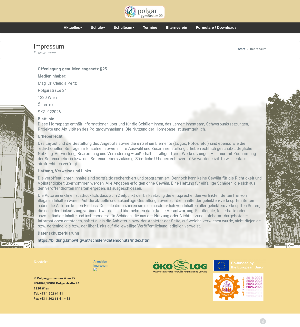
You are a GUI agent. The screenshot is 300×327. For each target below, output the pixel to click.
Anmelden (100, 261)
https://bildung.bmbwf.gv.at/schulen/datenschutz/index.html (94, 240)
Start (241, 49)
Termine (150, 27)
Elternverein (176, 27)
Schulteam (123, 27)
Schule (97, 27)
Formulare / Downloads (216, 27)
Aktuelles (72, 27)
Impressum (100, 265)
